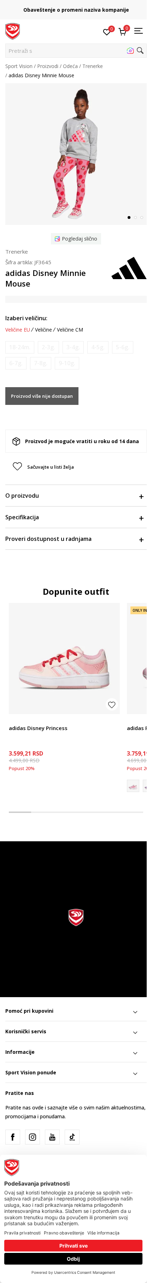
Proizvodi (47, 66)
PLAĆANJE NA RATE (76, 7)
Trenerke (92, 66)
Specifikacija (22, 517)
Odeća (70, 66)
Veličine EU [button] (17, 330)
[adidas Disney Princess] (64, 658)
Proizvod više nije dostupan (42, 396)
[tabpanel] (76, 154)
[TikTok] (72, 1137)
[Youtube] (52, 1137)
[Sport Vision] (12, 31)
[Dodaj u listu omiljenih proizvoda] (112, 704)
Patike (16, 720)
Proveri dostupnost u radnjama (48, 539)
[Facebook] (13, 1137)
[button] (76, 51)
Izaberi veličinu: (26, 318)
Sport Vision (19, 66)
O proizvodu (22, 495)
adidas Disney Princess (38, 727)
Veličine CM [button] (70, 330)
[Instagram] (32, 1137)
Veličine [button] (43, 330)
